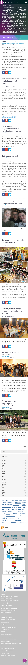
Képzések (3, 631)
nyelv (19, 509)
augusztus (4, 463)
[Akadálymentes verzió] (25, 660)
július (3, 466)
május (3, 468)
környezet (20, 511)
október (3, 481)
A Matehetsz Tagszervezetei (6, 605)
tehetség (15, 514)
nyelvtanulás (11, 518)
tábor (24, 500)
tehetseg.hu (16, 31)
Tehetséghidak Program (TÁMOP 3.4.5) (8, 610)
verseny (14, 507)
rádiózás (4, 522)
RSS (6, 528)
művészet (5, 500)
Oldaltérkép (3, 594)
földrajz (24, 502)
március (3, 471)
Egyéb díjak (3, 624)
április (3, 470)
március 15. (16, 505)
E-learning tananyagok (5, 629)
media (12, 500)
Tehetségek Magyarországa (6, 614)
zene (24, 505)
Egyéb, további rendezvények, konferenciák (9, 644)
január (3, 474)
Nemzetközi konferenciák (5, 641)
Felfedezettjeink (4, 620)
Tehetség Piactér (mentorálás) (6, 634)
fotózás (10, 511)
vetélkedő (4, 511)
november (4, 460)
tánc (20, 500)
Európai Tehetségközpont (5, 603)
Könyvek (2, 632)
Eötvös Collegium (10, 516)
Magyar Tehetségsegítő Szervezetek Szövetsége (10, 600)
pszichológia (13, 522)
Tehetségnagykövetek (5, 622)
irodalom (18, 503)
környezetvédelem (20, 518)
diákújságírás (21, 522)
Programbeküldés (4, 651)
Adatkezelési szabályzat (5, 591)
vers (23, 507)
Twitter (9, 72)
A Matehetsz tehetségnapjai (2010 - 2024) (8, 639)
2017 (3, 458)
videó (12, 509)
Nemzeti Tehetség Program (6, 612)
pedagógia (22, 513)
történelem (8, 505)
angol (21, 515)
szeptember (4, 462)
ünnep (3, 509)
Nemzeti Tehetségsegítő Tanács (7, 598)
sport (8, 509)
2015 (3, 476)
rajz (3, 505)
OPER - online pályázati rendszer (7, 650)
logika (19, 507)
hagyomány (18, 520)
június (3, 487)
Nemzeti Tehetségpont (5, 602)
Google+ (6, 72)
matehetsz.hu (10, 32)
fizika (3, 514)
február (3, 473)
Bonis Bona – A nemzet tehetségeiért (8, 619)
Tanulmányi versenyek (5, 653)
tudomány (9, 502)
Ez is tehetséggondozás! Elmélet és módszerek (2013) (11, 643)
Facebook (3, 72)
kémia (16, 500)
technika (8, 514)
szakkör (4, 502)
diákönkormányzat (6, 507)
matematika (5, 520)
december (4, 478)
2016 (3, 465)
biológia (4, 518)
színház (24, 509)
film (16, 509)
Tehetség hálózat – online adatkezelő (8, 655)
